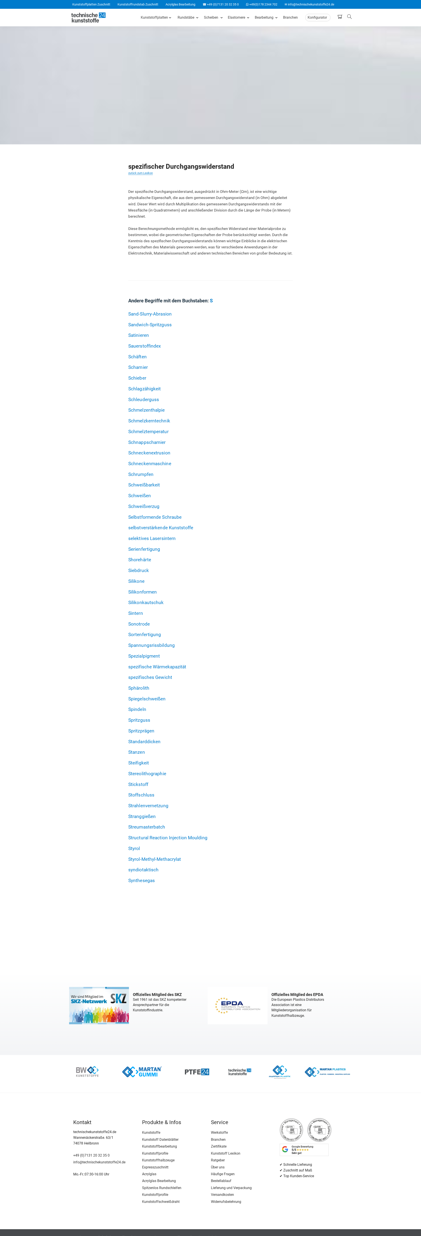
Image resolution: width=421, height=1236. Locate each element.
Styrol (134, 848)
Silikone (136, 581)
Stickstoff (138, 784)
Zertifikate (219, 1146)
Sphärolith (138, 688)
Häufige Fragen (223, 1174)
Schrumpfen (140, 474)
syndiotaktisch (143, 869)
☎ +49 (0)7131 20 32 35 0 (221, 4)
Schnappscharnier (147, 442)
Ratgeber (218, 1160)
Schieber (137, 378)
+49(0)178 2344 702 (261, 4)
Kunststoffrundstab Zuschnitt (138, 4)
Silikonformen (142, 592)
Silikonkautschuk (146, 602)
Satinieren (138, 335)
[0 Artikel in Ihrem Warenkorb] (341, 17)
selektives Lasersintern (152, 538)
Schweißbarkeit (144, 485)
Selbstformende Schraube (155, 517)
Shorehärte (139, 559)
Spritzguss (139, 720)
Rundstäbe (186, 17)
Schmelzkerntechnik (149, 420)
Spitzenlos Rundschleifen (161, 1188)
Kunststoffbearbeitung (159, 1146)
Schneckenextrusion (149, 453)
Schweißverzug (143, 506)
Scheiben (211, 17)
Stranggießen (142, 816)
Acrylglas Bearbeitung (180, 4)
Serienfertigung (144, 549)
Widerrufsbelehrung (226, 1202)
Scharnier (138, 367)
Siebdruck (138, 570)
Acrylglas (149, 1174)
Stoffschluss (141, 795)
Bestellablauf (221, 1181)
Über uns (218, 1167)
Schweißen (139, 495)
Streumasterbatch (146, 827)
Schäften (137, 356)
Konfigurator (317, 17)
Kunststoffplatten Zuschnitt (91, 4)
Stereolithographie (147, 773)
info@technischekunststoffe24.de (99, 1162)
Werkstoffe (219, 1132)
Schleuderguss (143, 399)
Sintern (135, 613)
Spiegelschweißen (147, 698)
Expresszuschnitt (155, 1167)
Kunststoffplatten (154, 17)
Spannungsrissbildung (151, 645)
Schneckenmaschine (149, 463)
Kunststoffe (151, 1132)
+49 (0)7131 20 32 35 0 (91, 1155)
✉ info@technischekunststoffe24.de (309, 4)
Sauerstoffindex (144, 346)
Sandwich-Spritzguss (150, 324)
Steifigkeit (138, 763)
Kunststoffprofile (155, 1153)
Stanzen (136, 752)
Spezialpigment (144, 656)
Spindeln (137, 709)
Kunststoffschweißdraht (161, 1202)
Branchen (290, 17)
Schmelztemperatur (148, 431)
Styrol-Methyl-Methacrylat (154, 859)
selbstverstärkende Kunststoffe (160, 527)
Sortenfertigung (144, 634)
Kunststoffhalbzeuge (158, 1160)
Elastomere (236, 17)
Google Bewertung (302, 1150)
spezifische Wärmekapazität (157, 666)
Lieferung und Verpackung (231, 1188)
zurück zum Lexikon (140, 173)
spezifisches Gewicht (150, 677)
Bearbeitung (264, 17)
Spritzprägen (141, 731)
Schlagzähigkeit (144, 388)
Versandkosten (222, 1195)
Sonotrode (139, 624)
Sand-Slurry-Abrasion (150, 314)
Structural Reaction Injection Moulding (167, 837)
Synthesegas (141, 880)
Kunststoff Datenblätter (160, 1139)
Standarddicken (144, 741)
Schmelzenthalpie (146, 410)
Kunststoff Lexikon (225, 1153)
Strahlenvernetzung (148, 805)
